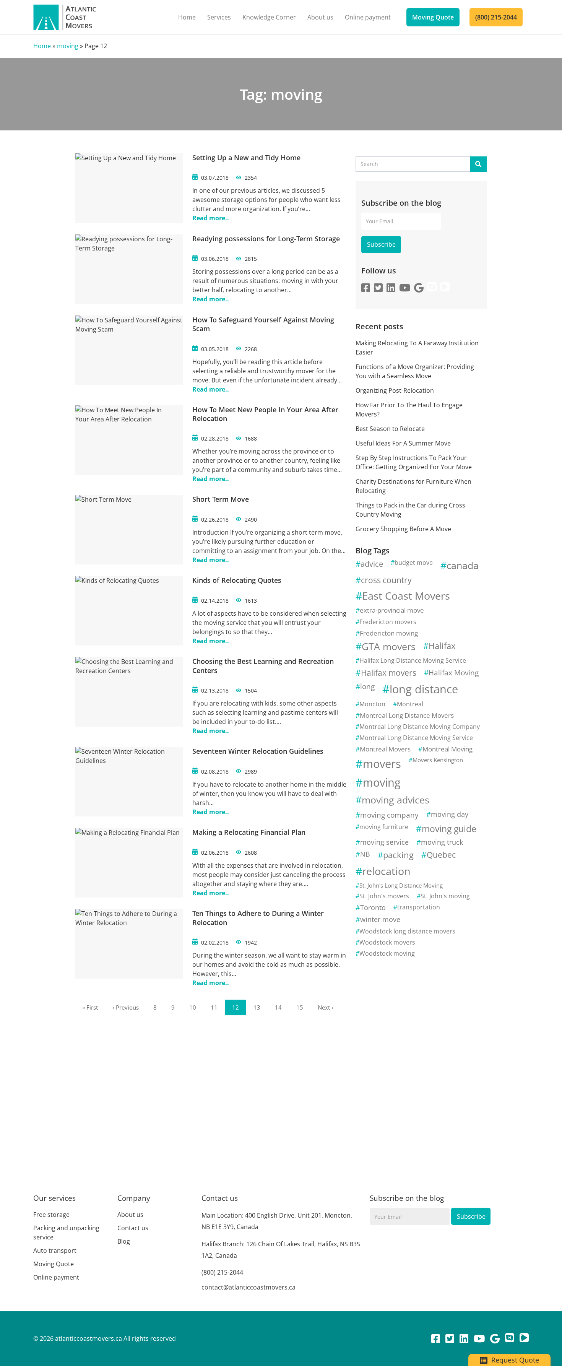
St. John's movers (384, 896)
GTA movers (389, 646)
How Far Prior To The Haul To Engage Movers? (409, 409)
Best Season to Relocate (390, 428)
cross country (386, 580)
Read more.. (210, 218)
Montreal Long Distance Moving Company (419, 726)
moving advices (395, 800)
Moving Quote (433, 17)
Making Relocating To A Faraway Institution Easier (417, 347)
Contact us (132, 1228)
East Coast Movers (406, 596)
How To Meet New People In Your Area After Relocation (265, 414)
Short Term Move (220, 499)
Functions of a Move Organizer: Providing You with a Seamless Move (415, 371)
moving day (449, 814)
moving (67, 46)
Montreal (410, 704)
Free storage (51, 1214)
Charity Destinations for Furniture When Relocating (413, 486)
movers (382, 763)
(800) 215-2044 (496, 17)
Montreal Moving (447, 749)
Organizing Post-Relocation (395, 390)
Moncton (372, 704)
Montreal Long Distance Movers (407, 715)
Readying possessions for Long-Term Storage (266, 238)
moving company (389, 815)
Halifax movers (388, 672)
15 (299, 1007)
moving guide (449, 829)
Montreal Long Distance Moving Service (416, 737)
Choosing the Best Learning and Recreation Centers (263, 666)
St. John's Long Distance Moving (401, 885)
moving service (384, 842)
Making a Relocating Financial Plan (248, 832)
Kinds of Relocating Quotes (236, 580)
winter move (380, 919)
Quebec (441, 854)
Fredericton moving (389, 633)
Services (219, 17)
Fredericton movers (387, 622)
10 (192, 1007)
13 (256, 1007)
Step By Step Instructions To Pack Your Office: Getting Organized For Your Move (414, 462)
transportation (418, 907)
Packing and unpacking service (66, 1232)
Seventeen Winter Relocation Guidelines (257, 751)
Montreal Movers (385, 749)
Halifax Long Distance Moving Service (412, 660)
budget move (414, 562)
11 (214, 1007)
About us (320, 17)
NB (365, 854)
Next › (325, 1007)
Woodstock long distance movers (407, 931)
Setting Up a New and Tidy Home (246, 157)
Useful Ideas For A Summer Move (403, 443)
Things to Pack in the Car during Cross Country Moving (410, 510)
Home (187, 17)
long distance (424, 688)
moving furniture (383, 827)
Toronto (373, 907)
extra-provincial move (392, 610)
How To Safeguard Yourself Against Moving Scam (263, 324)
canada (463, 565)
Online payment (368, 17)
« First (90, 1007)
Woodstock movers (387, 942)
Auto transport (54, 1250)
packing (398, 854)
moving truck (442, 842)
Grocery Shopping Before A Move (403, 529)
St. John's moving (445, 896)
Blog (123, 1241)
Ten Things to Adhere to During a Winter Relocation (258, 918)
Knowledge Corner (269, 17)
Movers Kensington (438, 760)
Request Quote (514, 1359)
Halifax (442, 645)
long (367, 686)
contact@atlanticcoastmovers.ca (248, 1287)
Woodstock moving (387, 953)
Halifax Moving (454, 672)
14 (278, 1007)
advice (372, 563)
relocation (386, 871)
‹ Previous (125, 1007)
